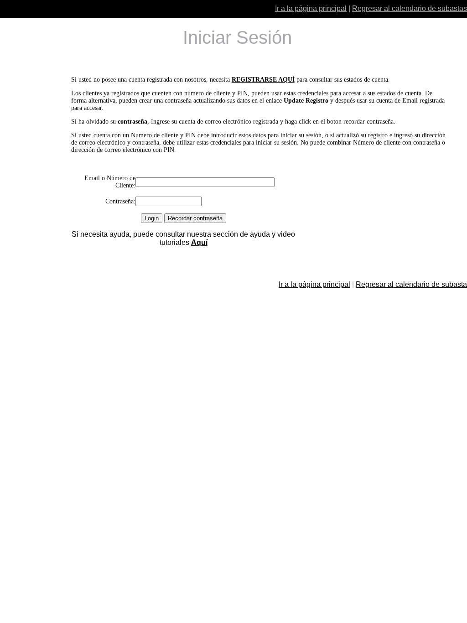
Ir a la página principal (311, 8)
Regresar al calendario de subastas (409, 8)
